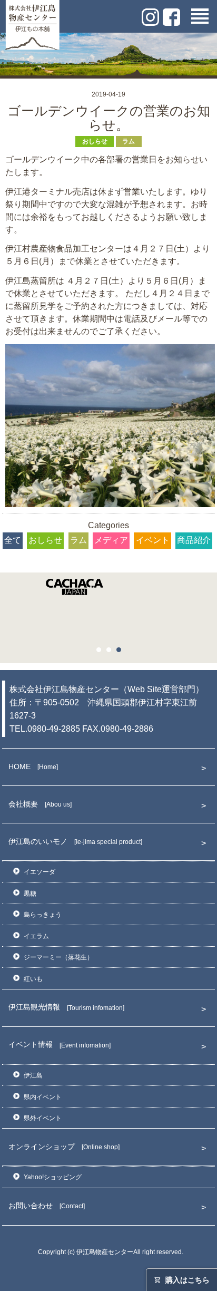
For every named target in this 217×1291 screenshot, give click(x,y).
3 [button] (121, 652)
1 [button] (101, 652)
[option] (108, 590)
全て (12, 540)
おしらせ (94, 141)
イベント (153, 540)
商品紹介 (194, 540)
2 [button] (111, 652)
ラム (128, 141)
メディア (111, 540)
